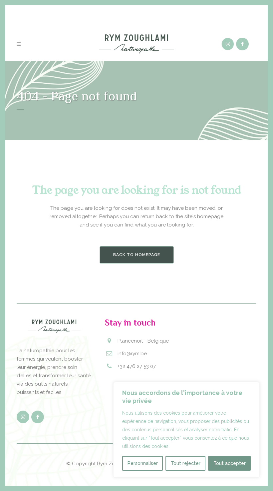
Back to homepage (136, 255)
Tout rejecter (185, 463)
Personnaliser (143, 463)
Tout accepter (229, 463)
